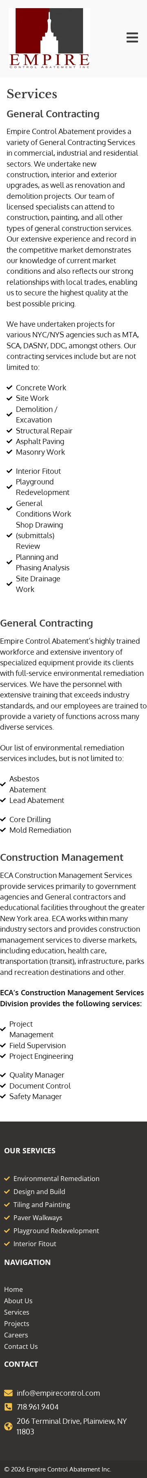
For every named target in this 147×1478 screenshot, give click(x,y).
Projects (16, 1324)
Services (16, 1312)
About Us (18, 1301)
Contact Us (21, 1346)
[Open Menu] (132, 37)
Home (13, 1289)
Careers (16, 1335)
